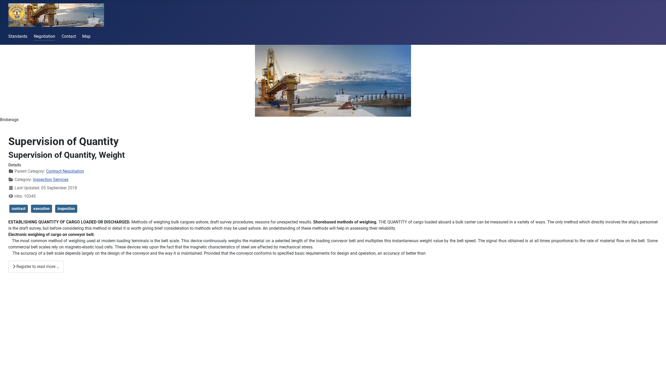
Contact (69, 36)
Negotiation (44, 36)
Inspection (66, 209)
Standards (17, 36)
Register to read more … (37, 266)
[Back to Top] (657, 365)
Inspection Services (50, 179)
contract (18, 209)
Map (86, 36)
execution (41, 209)
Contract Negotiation (65, 171)
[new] (333, 81)
